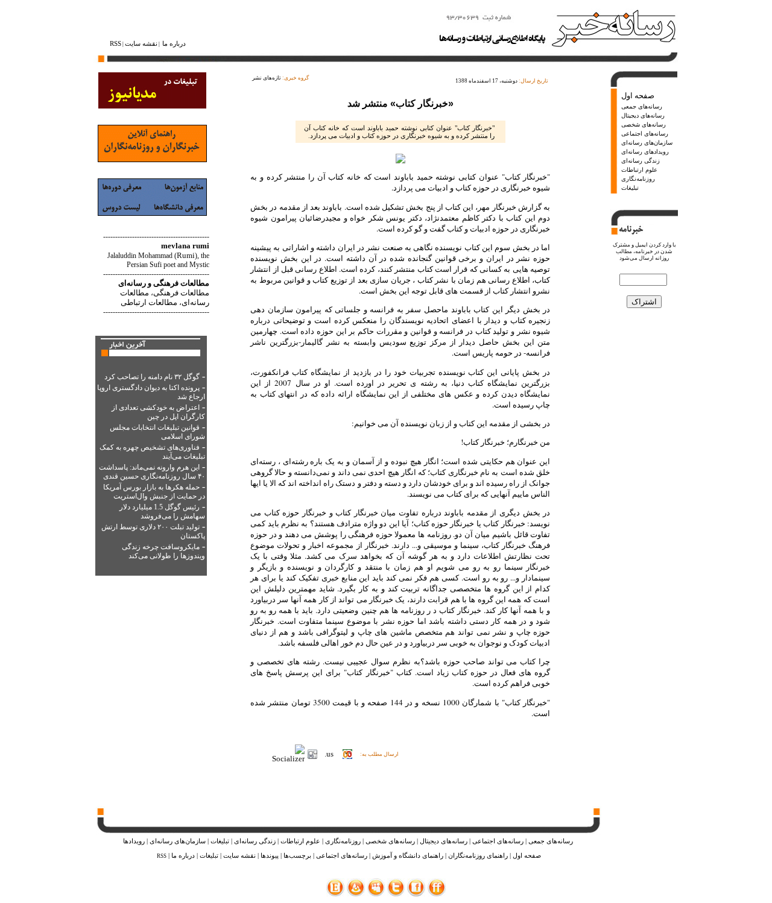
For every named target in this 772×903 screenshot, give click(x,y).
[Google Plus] (376, 893)
